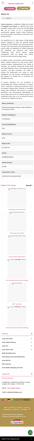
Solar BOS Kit (6, 360)
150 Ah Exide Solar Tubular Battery (17, 280)
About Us (12, 407)
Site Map (24, 409)
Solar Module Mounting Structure (12, 367)
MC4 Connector (17, 304)
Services (26, 407)
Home (3, 18)
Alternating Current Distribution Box (13, 357)
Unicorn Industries (16, 3)
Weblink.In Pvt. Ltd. (21, 416)
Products (5, 334)
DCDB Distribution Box (9, 353)
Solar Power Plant (7, 349)
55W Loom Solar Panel (17, 233)
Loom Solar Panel (7, 338)
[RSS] (29, 409)
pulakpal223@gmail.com (14, 392)
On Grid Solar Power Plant (17, 257)
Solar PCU (5, 346)
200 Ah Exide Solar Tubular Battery (17, 328)
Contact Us (16, 409)
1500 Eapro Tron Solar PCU (17, 209)
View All (29, 185)
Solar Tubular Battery (9, 342)
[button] (13, 388)
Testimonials (7, 409)
